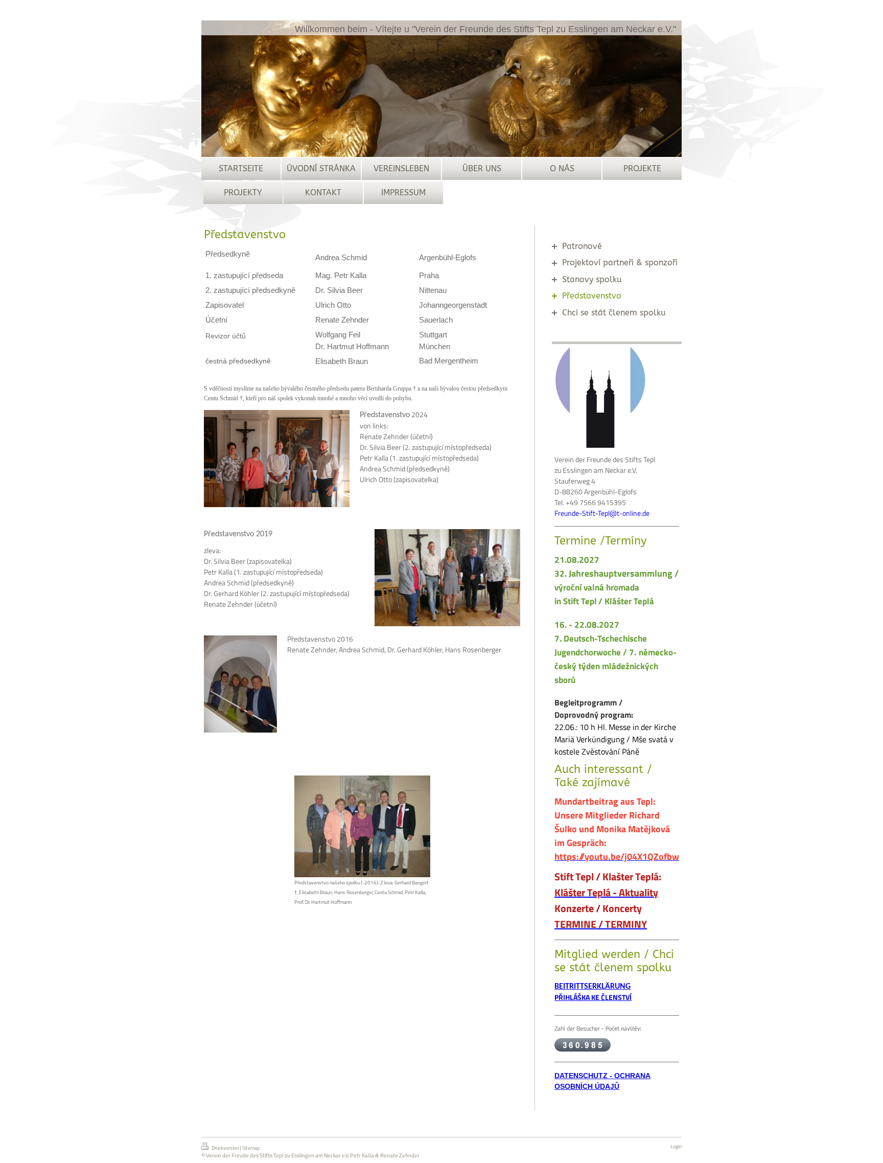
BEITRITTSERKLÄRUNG (592, 987)
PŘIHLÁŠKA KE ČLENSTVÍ (593, 997)
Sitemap (251, 1148)
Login (676, 1146)
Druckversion (225, 1148)
